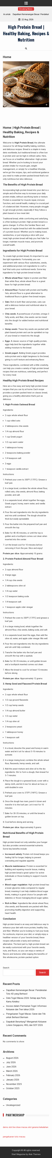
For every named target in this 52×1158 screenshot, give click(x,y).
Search (6, 967)
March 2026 (12, 1071)
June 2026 (11, 1066)
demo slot (7, 1127)
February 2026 (13, 1075)
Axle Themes (34, 1154)
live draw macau (20, 1127)
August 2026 (12, 1058)
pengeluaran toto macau (14, 1136)
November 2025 (14, 1084)
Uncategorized (13, 1105)
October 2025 (12, 1088)
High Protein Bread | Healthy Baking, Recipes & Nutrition (26, 33)
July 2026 (11, 1062)
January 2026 (12, 1079)
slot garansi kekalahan (38, 1127)
